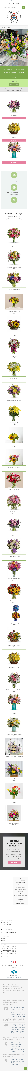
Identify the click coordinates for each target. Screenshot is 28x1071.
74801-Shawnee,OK (16, 1042)
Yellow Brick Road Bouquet (14, 467)
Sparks (12, 1064)
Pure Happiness (14, 600)
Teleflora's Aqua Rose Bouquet (14, 712)
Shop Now (14, 77)
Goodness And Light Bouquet (14, 267)
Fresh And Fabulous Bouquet (14, 400)
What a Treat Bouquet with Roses (14, 689)
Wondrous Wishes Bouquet (14, 578)
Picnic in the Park (14, 334)
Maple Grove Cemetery (17, 1031)
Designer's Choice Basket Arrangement (14, 756)
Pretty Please (14, 356)
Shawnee (22, 1062)
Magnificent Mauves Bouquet (14, 534)
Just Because (14, 160)
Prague (22, 1061)
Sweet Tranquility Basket (14, 645)
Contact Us (3, 940)
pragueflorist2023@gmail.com (9, 929)
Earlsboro (17, 1059)
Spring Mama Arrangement (14, 778)
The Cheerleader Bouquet (14, 445)
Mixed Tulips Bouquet (14, 801)
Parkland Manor (15, 1014)
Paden (18, 1061)
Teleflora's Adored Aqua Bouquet (14, 734)
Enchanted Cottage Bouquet (14, 556)
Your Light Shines (14, 511)
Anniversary (14, 115)
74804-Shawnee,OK (16, 1046)
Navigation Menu (5, 27)
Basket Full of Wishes (14, 667)
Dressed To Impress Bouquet (14, 245)
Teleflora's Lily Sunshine (14, 422)
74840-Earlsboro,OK (16, 1048)
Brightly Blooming (14, 378)
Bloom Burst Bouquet (14, 823)
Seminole (13, 1062)
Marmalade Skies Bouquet (14, 311)
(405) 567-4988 (6, 927)
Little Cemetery (20, 1029)
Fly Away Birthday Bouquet (14, 623)
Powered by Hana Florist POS (14, 977)
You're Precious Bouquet (14, 489)
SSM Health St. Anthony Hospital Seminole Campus (18, 1011)
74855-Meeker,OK (15, 1049)
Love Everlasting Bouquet (14, 289)
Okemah (13, 1061)
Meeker (22, 1059)
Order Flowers (14, 84)
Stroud (16, 1064)
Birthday (14, 137)
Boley (12, 1059)
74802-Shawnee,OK (16, 1044)
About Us (3, 938)
